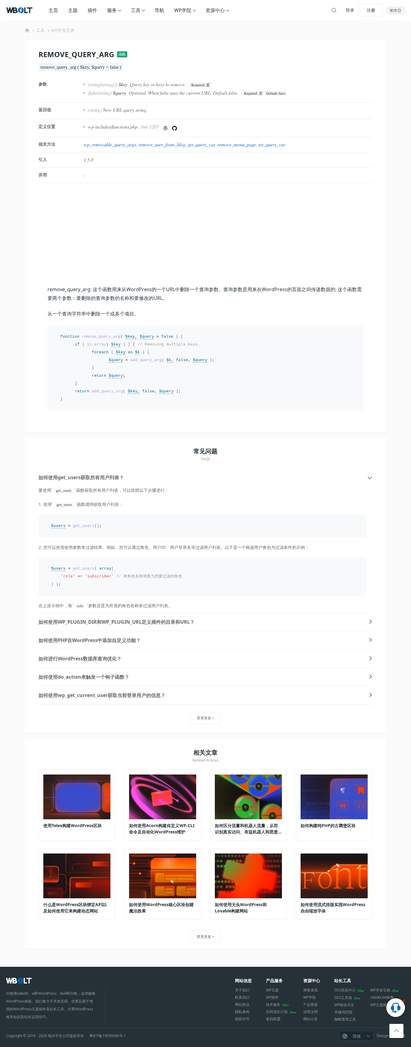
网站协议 (242, 1004)
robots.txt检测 (382, 997)
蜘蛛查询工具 (345, 1019)
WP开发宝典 (63, 30)
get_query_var (201, 144)
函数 (122, 54)
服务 (112, 10)
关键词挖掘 (343, 1012)
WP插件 (272, 997)
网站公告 (310, 1018)
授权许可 (242, 1018)
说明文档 (310, 1011)
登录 (350, 10)
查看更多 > (205, 717)
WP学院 (182, 10)
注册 (371, 10)
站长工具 (342, 980)
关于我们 (242, 990)
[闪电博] (20, 10)
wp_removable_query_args (110, 144)
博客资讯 (310, 990)
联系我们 (242, 997)
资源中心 (215, 10)
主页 (53, 10)
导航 (159, 10)
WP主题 (272, 990)
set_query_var (271, 144)
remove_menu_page (236, 144)
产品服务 (274, 980)
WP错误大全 (344, 1004)
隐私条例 (242, 1011)
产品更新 (310, 1004)
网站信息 (243, 980)
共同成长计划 (277, 1011)
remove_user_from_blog (161, 144)
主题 (73, 10)
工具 (136, 10)
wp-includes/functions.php (113, 126)
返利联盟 (273, 1018)
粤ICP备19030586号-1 (107, 1035)
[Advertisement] (205, 234)
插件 (92, 10)
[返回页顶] (396, 1031)
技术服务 (273, 1004)
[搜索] (334, 10)
